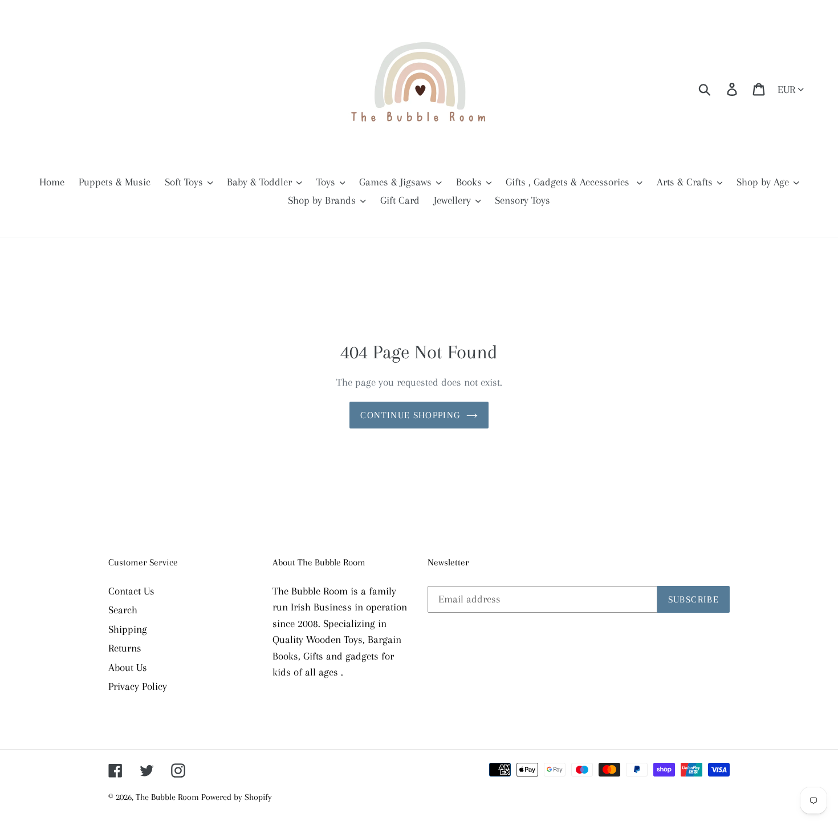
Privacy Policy (137, 686)
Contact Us (131, 591)
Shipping (127, 629)
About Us (127, 667)
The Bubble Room (168, 797)
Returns (124, 648)
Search (122, 610)
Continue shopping (410, 415)
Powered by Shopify (236, 797)
